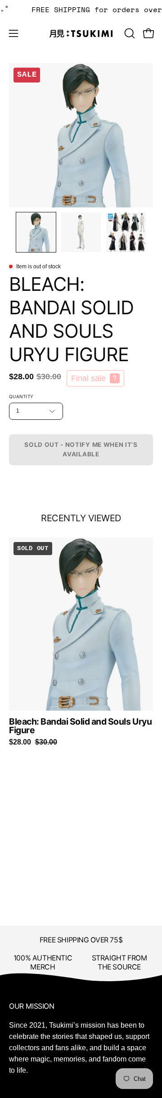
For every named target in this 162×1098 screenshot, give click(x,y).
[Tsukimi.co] (81, 33)
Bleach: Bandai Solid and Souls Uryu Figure (80, 726)
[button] (128, 33)
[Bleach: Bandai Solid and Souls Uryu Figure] (36, 232)
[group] (81, 642)
